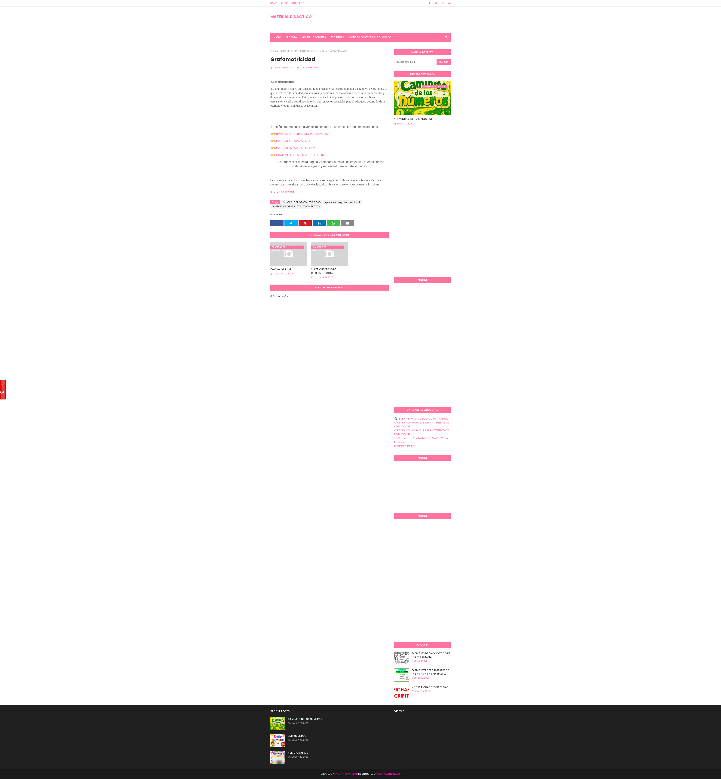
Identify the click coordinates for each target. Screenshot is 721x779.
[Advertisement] (409, 213)
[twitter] (435, 3)
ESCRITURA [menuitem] (337, 37)
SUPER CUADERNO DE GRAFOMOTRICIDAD (323, 271)
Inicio (273, 51)
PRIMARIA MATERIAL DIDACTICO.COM (301, 134)
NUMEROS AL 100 (298, 753)
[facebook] (429, 3)
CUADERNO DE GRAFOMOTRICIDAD (302, 202)
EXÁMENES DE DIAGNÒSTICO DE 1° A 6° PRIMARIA (431, 655)
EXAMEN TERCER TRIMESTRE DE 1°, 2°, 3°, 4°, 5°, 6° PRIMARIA (430, 672)
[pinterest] (449, 3)
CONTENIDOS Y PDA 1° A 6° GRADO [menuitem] (370, 37)
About (284, 3)
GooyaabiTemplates (389, 773)
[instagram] (442, 3)
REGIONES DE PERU (405, 446)
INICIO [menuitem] (277, 37)
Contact (298, 3)
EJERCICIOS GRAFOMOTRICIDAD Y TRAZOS (302, 51)
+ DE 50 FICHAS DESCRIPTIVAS (430, 687)
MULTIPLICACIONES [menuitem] (314, 37)
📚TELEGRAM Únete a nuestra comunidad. (421, 418)
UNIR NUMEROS (297, 736)
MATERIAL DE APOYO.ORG (293, 141)
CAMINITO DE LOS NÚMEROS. (415, 119)
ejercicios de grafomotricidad (342, 202)
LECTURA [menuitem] (291, 37)
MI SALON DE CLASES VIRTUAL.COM (299, 155)
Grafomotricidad (282, 192)
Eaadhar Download (346, 773)
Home (273, 3)
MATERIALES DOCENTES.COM (295, 148)
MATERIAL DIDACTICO (291, 16)
